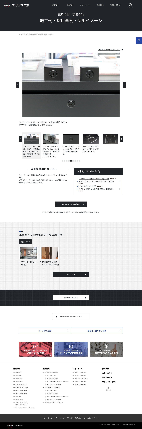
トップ (21, 34)
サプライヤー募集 (108, 381)
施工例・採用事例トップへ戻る (71, 316)
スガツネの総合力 (21, 384)
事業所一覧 (19, 381)
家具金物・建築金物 (51, 372)
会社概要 (18, 375)
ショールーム (85, 5)
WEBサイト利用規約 (74, 418)
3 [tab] (66, 161)
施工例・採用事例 (31, 34)
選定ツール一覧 (52, 375)
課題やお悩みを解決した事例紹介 (57, 381)
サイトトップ (48, 418)
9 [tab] (79, 161)
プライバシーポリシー (91, 418)
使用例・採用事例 (52, 393)
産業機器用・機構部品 (52, 387)
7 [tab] (75, 161)
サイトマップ (60, 418)
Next (124, 85)
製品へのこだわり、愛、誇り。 (25, 408)
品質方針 (18, 396)
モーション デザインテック (54, 402)
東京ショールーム (80, 372)
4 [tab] (69, 161)
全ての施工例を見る (71, 298)
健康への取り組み (21, 390)
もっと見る (71, 274)
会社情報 (55, 5)
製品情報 (70, 5)
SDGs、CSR (19, 399)
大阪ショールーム (80, 375)
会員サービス (107, 377)
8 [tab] (77, 161)
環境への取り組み (21, 393)
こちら (39, 182)
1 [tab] (62, 161)
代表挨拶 (18, 372)
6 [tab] (73, 161)
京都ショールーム (80, 381)
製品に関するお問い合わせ (71, 204)
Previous (17, 85)
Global (130, 7)
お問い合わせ (115, 5)
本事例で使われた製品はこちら (109, 50)
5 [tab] (71, 161)
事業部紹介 (19, 378)
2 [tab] (64, 161)
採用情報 (100, 5)
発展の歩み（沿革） (22, 387)
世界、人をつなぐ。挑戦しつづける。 (22, 403)
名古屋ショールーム (81, 378)
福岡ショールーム (80, 384)
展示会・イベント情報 (54, 384)
